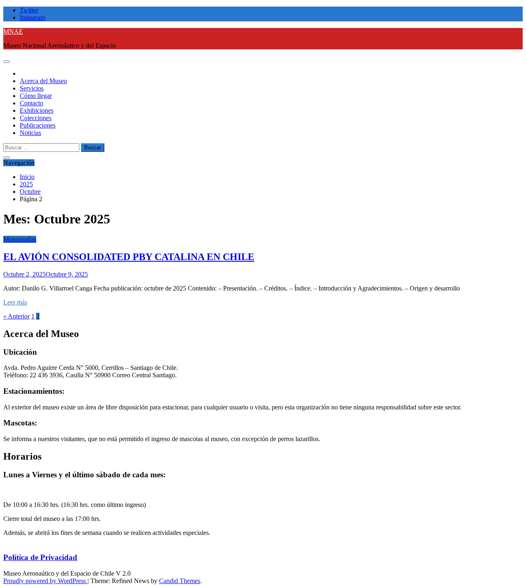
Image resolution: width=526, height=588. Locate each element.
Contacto (31, 103)
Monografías (19, 239)
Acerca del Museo (43, 80)
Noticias (30, 132)
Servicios (32, 88)
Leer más (15, 302)
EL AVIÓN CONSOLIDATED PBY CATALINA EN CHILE (128, 256)
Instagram (32, 17)
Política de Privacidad (40, 557)
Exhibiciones (36, 110)
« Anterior (16, 316)
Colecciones (35, 117)
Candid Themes (179, 580)
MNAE (13, 31)
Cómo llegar (36, 95)
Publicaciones (37, 125)
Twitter (29, 10)
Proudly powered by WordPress (45, 580)
